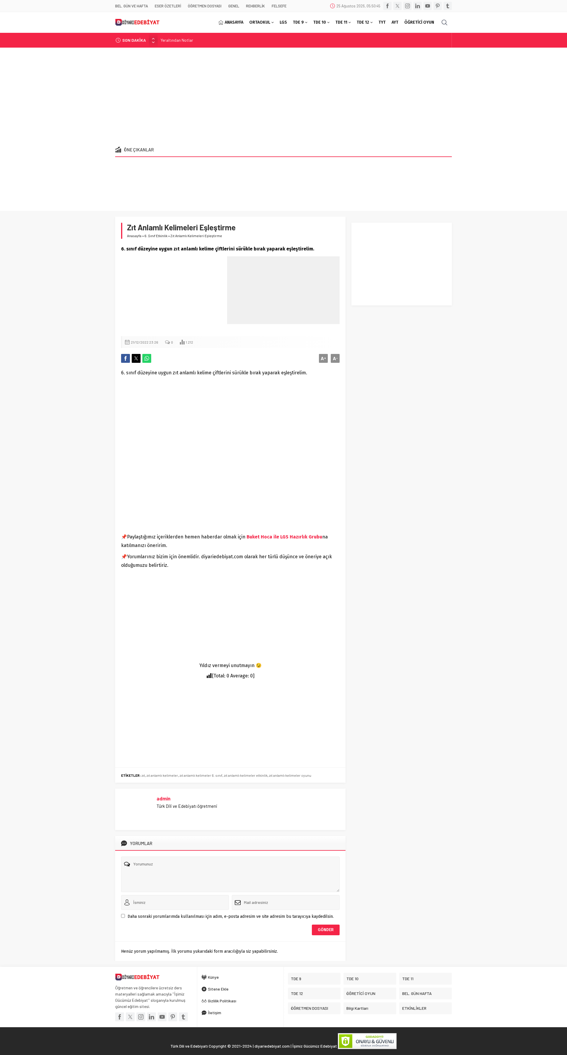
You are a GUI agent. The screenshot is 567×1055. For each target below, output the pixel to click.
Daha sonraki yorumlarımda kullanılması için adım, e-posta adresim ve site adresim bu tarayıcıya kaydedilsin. (231, 916)
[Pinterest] (438, 6)
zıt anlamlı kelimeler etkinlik (246, 775)
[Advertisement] (283, 95)
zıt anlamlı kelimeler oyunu (290, 775)
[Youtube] (427, 6)
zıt (143, 775)
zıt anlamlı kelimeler (162, 775)
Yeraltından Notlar (177, 40)
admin (163, 798)
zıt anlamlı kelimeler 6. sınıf (201, 775)
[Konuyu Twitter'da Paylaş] (136, 358)
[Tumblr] (448, 6)
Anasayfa (134, 236)
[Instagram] (407, 6)
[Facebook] (387, 6)
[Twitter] (397, 6)
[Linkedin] (417, 6)
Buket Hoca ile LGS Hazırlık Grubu (284, 537)
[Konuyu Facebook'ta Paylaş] (125, 358)
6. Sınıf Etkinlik (155, 236)
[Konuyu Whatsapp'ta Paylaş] (146, 358)
